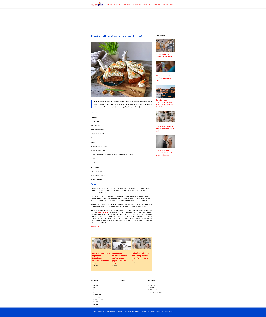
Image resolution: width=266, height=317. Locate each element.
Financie (123, 4)
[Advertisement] (133, 18)
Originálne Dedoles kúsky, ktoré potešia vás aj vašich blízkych (165, 129)
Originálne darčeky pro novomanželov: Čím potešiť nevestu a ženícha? (165, 153)
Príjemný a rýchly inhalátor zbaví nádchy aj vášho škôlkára (165, 78)
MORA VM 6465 (103, 212)
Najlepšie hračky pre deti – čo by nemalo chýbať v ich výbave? (140, 255)
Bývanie (109, 4)
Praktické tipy (147, 4)
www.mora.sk (95, 226)
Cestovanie (116, 4)
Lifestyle (129, 4)
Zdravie (172, 4)
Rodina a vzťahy (156, 4)
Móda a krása (137, 4)
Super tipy (165, 4)
